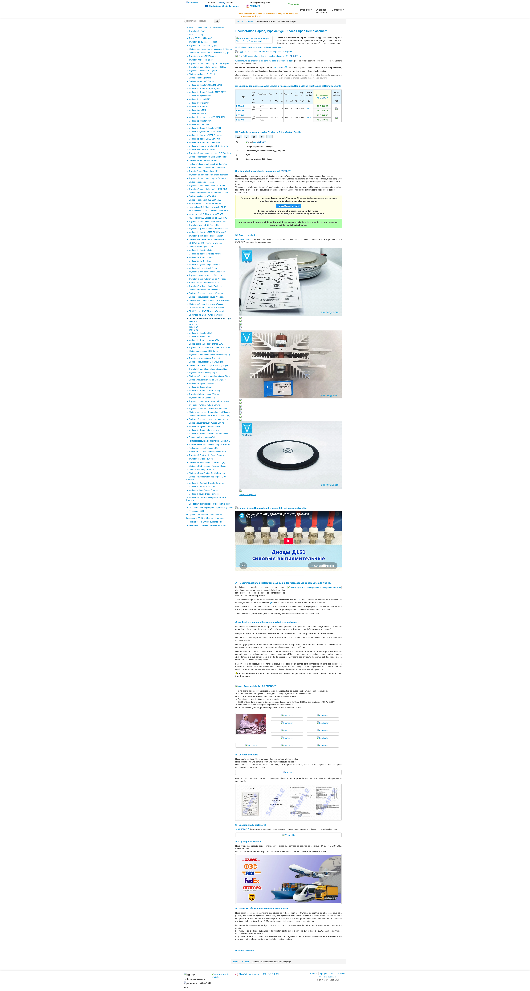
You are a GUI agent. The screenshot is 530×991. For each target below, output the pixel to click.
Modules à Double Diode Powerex (203, 493)
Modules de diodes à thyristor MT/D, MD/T (207, 92)
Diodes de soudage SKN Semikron (204, 160)
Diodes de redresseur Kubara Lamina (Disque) (209, 412)
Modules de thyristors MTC (200, 95)
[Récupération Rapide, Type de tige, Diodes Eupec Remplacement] (254, 39)
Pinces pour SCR (196, 511)
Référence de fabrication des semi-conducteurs (270, 56)
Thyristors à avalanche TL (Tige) (203, 70)
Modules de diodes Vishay (200, 386)
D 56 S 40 (193, 321)
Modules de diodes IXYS (199, 336)
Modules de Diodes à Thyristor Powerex (206, 483)
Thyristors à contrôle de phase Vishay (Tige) (208, 368)
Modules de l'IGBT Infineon (201, 260)
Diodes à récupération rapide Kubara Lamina (208, 419)
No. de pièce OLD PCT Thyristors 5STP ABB (208, 210)
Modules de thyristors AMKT (201, 120)
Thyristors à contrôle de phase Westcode (207, 271)
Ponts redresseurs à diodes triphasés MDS (207, 451)
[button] (290, 3)
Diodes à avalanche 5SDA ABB (202, 196)
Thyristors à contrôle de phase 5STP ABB (207, 185)
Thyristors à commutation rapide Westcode (207, 278)
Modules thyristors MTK (199, 99)
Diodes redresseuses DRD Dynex (203, 351)
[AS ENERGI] (192, 2)
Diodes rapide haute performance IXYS (206, 343)
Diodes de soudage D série (201, 77)
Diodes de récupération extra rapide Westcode (209, 300)
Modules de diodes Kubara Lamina (204, 430)
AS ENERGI (255, 5)
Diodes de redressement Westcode (204, 289)
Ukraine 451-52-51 (221, 2)
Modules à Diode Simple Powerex (203, 490)
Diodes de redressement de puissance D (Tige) (209, 52)
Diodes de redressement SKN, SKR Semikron (209, 156)
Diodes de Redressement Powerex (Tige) (207, 462)
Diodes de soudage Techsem (201, 181)
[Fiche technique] (336, 108)
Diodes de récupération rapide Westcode (207, 304)
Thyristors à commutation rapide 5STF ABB (208, 189)
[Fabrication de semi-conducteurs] (251, 723)
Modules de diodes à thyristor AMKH (205, 128)
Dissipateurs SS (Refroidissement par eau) (205, 518)
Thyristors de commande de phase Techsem (208, 174)
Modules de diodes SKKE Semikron (204, 142)
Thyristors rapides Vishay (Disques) (204, 358)
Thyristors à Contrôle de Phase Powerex (206, 455)
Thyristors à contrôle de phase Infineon (206, 235)
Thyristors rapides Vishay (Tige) (203, 372)
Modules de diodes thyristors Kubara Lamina (208, 433)
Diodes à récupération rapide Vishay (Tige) (207, 379)
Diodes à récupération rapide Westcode (206, 293)
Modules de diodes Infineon (201, 257)
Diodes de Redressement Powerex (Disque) (208, 465)
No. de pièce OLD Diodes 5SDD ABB (205, 203)
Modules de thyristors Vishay (201, 383)
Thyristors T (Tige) (197, 31)
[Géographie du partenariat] (288, 834)
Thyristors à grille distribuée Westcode (205, 286)
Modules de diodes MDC (199, 106)
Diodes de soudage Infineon (201, 246)
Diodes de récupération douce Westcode (206, 296)
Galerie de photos (243, 239)
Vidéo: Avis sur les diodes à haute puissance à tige (267, 51)
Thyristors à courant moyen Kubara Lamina (208, 408)
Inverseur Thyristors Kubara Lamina (204, 404)
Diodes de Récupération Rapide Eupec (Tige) (210, 318)
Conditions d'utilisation (327, 977)
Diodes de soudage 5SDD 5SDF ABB (205, 199)
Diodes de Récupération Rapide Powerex (207, 473)
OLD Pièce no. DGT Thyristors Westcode (207, 314)
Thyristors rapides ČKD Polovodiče (204, 225)
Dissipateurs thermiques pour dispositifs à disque (210, 503)
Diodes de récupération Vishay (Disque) (206, 361)
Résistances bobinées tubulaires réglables (207, 525)
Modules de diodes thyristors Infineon (205, 253)
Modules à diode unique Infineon (203, 268)
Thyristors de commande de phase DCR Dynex (209, 347)
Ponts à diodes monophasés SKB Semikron (208, 163)
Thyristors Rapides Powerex (201, 458)
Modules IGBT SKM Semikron (202, 149)
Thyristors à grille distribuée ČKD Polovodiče (208, 228)
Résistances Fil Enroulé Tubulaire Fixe (205, 521)
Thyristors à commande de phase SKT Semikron (210, 153)
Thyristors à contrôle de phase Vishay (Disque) (209, 354)
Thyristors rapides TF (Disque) (202, 56)
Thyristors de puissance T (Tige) (203, 45)
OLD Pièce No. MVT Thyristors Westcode (207, 311)
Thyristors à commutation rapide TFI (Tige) (207, 66)
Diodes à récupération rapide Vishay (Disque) (209, 365)
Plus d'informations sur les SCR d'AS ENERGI (259, 974)
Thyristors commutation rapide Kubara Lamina (209, 401)
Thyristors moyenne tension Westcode (205, 275)
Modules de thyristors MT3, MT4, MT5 (205, 84)
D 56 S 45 (193, 324)
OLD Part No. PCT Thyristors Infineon (205, 242)
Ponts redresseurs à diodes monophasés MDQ (209, 444)
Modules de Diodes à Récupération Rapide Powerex (206, 499)
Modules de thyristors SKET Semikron (205, 135)
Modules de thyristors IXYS (200, 333)
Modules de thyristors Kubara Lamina (205, 426)
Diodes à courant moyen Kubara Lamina (206, 422)
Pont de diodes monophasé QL (202, 437)
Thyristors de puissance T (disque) (204, 41)
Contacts (337, 9)
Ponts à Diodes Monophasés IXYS (204, 282)
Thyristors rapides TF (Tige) (201, 59)
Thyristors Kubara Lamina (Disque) (204, 394)
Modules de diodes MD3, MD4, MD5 (205, 88)
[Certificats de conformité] (288, 772)
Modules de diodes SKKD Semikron (204, 138)
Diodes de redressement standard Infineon (207, 239)
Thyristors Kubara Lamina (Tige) (203, 397)
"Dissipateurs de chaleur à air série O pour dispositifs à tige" (264, 60)
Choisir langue (232, 6)
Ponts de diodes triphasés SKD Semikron (207, 167)
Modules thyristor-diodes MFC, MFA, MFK (207, 117)
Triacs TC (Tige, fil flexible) (200, 38)
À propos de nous (321, 11)
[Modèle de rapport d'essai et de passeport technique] (288, 801)
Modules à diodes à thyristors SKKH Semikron (209, 146)
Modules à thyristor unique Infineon (204, 264)
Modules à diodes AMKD (199, 124)
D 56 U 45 (193, 329)
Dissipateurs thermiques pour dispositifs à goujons (211, 507)
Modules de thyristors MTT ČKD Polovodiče (208, 232)
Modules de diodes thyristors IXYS (204, 340)
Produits (305, 9)
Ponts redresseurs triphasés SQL (203, 448)
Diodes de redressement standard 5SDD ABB (209, 192)
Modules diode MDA (197, 113)
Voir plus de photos (247, 494)
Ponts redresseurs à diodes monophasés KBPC (209, 440)
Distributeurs (215, 6)
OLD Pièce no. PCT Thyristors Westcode (206, 307)
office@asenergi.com (260, 2)
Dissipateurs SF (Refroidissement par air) (204, 514)
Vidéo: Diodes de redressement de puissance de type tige (277, 508)
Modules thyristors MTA (199, 102)
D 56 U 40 (193, 327)
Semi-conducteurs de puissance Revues (206, 27)
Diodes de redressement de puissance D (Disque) (210, 49)
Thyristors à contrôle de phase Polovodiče (207, 221)
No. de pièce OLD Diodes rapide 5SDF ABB (208, 217)
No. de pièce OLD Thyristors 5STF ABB (206, 214)
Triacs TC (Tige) (196, 34)
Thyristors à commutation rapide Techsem (207, 178)
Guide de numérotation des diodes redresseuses (260, 47)
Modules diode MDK (197, 110)
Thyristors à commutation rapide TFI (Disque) (209, 63)
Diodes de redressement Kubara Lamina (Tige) (209, 415)
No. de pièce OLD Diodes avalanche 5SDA (207, 207)
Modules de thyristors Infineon (202, 250)
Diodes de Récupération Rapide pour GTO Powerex (206, 478)
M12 (309, 108)
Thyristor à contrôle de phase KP (203, 171)
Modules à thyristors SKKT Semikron (205, 131)
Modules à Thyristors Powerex (202, 486)
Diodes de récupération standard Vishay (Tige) (209, 376)
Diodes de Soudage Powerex (201, 469)
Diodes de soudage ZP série (201, 81)
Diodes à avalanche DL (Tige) (202, 74)
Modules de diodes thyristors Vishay (204, 390)
